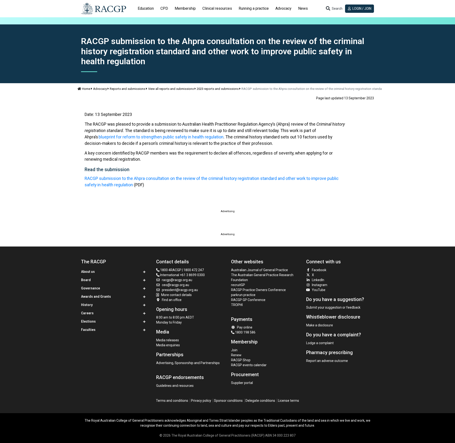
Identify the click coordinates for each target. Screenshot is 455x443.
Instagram (319, 285)
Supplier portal (242, 383)
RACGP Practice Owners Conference (258, 290)
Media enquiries (168, 345)
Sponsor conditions (228, 400)
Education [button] (146, 8)
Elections (88, 321)
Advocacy (100, 89)
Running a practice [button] (254, 8)
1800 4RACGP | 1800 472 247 (181, 270)
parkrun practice (243, 295)
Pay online (244, 327)
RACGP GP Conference (248, 300)
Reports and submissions (127, 89)
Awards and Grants (96, 296)
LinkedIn (318, 280)
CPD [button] (164, 8)
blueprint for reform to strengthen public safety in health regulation (161, 136)
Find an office (172, 300)
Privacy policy (201, 400)
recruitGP (238, 285)
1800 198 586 (244, 332)
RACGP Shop (240, 360)
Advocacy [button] (283, 8)
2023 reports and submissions (218, 89)
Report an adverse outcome (327, 361)
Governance (90, 288)
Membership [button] (185, 8)
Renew (236, 355)
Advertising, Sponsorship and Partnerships (188, 363)
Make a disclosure (319, 325)
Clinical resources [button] (217, 8)
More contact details (176, 295)
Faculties (88, 330)
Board (86, 280)
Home (86, 89)
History (87, 305)
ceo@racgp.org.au (175, 285)
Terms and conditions (172, 400)
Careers (87, 313)
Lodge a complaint (320, 343)
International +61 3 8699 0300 (182, 275)
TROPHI (237, 305)
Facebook (319, 270)
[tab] (145, 8)
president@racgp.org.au (180, 290)
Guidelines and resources (175, 386)
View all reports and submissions (171, 89)
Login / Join (361, 8)
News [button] (303, 8)
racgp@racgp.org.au (177, 280)
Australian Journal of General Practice (259, 270)
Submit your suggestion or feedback (333, 307)
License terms (288, 400)
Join (234, 350)
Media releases (167, 340)
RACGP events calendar (249, 365)
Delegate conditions (260, 400)
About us (88, 272)
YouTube (318, 290)
